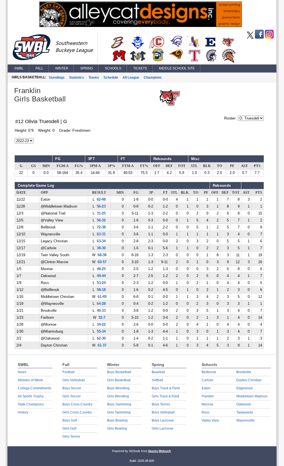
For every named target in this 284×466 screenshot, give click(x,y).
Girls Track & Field (165, 396)
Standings (57, 77)
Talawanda (244, 412)
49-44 (101, 276)
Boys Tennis (161, 404)
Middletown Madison (252, 396)
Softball (157, 380)
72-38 (101, 227)
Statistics (76, 77)
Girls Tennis (71, 436)
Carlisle (207, 380)
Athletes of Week (30, 380)
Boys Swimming (119, 404)
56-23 (101, 206)
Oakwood (243, 404)
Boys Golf (69, 420)
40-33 (101, 311)
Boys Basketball (119, 372)
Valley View (210, 420)
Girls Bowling (117, 428)
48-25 (101, 269)
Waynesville (245, 420)
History (23, 412)
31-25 (101, 213)
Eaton (206, 388)
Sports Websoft (159, 451)
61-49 (102, 297)
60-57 (102, 262)
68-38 (102, 255)
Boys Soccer (71, 388)
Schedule (110, 77)
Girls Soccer (71, 396)
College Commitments (34, 388)
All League (131, 77)
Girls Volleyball (73, 380)
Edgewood (244, 388)
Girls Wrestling (118, 396)
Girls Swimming (119, 412)
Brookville (243, 372)
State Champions (31, 404)
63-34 (101, 241)
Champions (153, 77)
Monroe (207, 404)
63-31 (101, 234)
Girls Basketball (119, 380)
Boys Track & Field (166, 388)
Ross (205, 412)
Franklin (208, 396)
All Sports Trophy (31, 396)
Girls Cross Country (77, 412)
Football (68, 372)
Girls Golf (69, 428)
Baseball (158, 372)
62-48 (101, 199)
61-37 (102, 345)
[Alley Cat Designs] (140, 25)
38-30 (101, 248)
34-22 (101, 325)
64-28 (101, 304)
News (22, 372)
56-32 (101, 220)
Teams (93, 77)
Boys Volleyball (163, 412)
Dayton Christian (249, 380)
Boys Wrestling (118, 388)
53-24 (101, 283)
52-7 (101, 318)
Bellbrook (209, 372)
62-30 (101, 338)
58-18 (101, 290)
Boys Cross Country (77, 404)
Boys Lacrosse (163, 420)
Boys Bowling (117, 420)
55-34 (101, 331)
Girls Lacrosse (162, 428)
